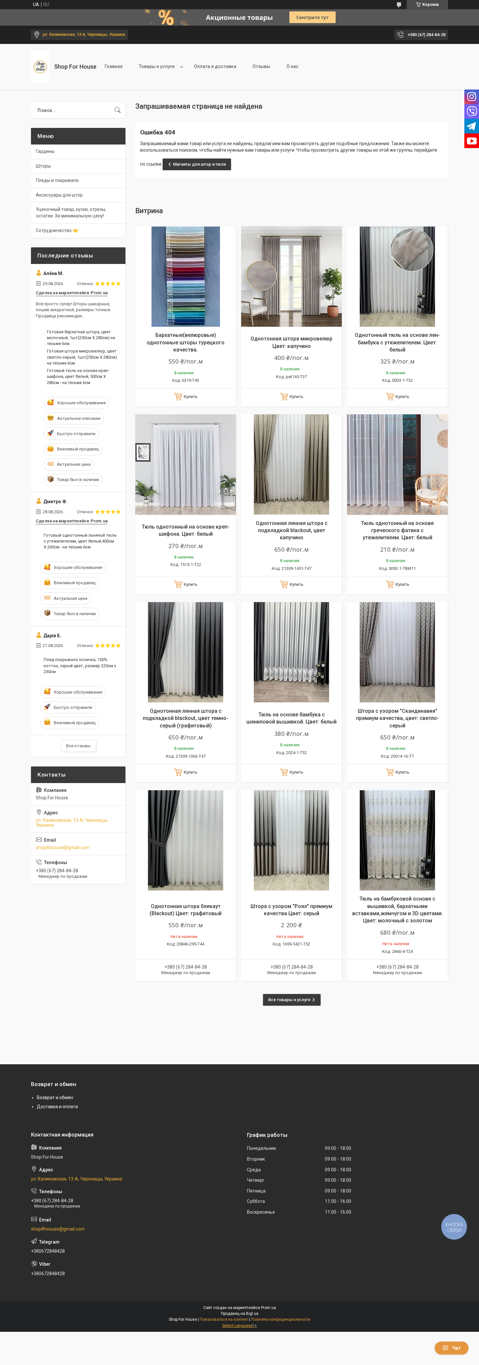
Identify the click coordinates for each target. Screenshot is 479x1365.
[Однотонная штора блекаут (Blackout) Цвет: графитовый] (185, 840)
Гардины (45, 151)
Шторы (43, 166)
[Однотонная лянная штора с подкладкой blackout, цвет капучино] (291, 464)
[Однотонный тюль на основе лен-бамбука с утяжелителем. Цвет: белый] (397, 276)
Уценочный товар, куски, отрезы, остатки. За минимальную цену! (71, 212)
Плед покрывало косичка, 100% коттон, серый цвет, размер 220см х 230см (80, 665)
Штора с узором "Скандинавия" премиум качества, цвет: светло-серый (397, 718)
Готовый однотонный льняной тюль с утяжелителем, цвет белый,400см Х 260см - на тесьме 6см (80, 541)
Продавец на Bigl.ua (239, 1313)
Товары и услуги (157, 66)
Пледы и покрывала (57, 180)
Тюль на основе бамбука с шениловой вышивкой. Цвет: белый (291, 718)
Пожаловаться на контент (224, 1319)
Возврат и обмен (55, 1097)
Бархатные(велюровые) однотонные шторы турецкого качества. (186, 342)
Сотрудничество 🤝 (57, 230)
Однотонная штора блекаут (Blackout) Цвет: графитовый (186, 910)
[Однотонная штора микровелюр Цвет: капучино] (291, 276)
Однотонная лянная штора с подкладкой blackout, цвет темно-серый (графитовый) (185, 718)
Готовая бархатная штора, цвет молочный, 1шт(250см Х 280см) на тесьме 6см (81, 337)
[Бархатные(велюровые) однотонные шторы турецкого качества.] (185, 276)
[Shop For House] (40, 67)
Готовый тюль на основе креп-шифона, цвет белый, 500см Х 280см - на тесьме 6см (78, 376)
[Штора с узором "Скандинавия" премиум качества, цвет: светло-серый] (397, 652)
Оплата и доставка (215, 66)
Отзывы (261, 66)
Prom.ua (268, 1307)
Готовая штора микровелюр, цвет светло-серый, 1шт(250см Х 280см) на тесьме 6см (82, 357)
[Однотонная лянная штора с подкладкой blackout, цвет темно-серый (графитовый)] (185, 652)
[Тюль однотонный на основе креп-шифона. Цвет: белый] (185, 464)
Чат (456, 1348)
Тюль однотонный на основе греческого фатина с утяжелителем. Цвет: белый (397, 530)
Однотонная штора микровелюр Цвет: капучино (291, 342)
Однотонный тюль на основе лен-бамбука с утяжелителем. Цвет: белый (397, 342)
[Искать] (117, 110)
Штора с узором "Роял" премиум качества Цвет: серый (291, 910)
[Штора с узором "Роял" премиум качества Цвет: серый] (291, 840)
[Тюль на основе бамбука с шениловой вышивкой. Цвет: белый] (291, 652)
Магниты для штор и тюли (199, 164)
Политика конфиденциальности (280, 1319)
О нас (292, 66)
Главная (114, 66)
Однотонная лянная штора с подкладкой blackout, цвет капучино (291, 530)
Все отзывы (78, 745)
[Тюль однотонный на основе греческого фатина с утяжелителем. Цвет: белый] (397, 464)
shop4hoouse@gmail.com (63, 847)
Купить (190, 396)
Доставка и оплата (57, 1106)
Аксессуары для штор (59, 195)
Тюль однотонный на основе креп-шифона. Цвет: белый (185, 530)
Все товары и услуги (289, 999)
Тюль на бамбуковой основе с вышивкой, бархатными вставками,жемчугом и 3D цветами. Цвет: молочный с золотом (397, 910)
